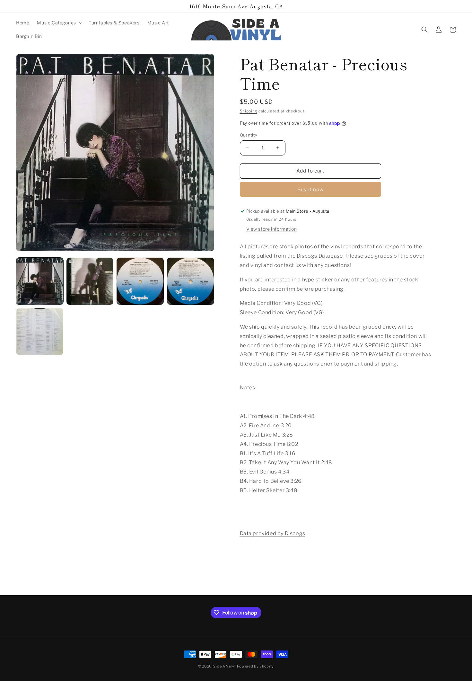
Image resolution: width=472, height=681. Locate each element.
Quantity (249, 134)
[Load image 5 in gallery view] (39, 331)
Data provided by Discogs (272, 533)
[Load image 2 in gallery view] (90, 281)
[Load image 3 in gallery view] (140, 281)
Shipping (249, 111)
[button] (59, 23)
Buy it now (310, 189)
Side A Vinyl (224, 666)
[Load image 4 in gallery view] (190, 281)
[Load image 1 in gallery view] (39, 281)
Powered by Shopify (255, 666)
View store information (271, 229)
